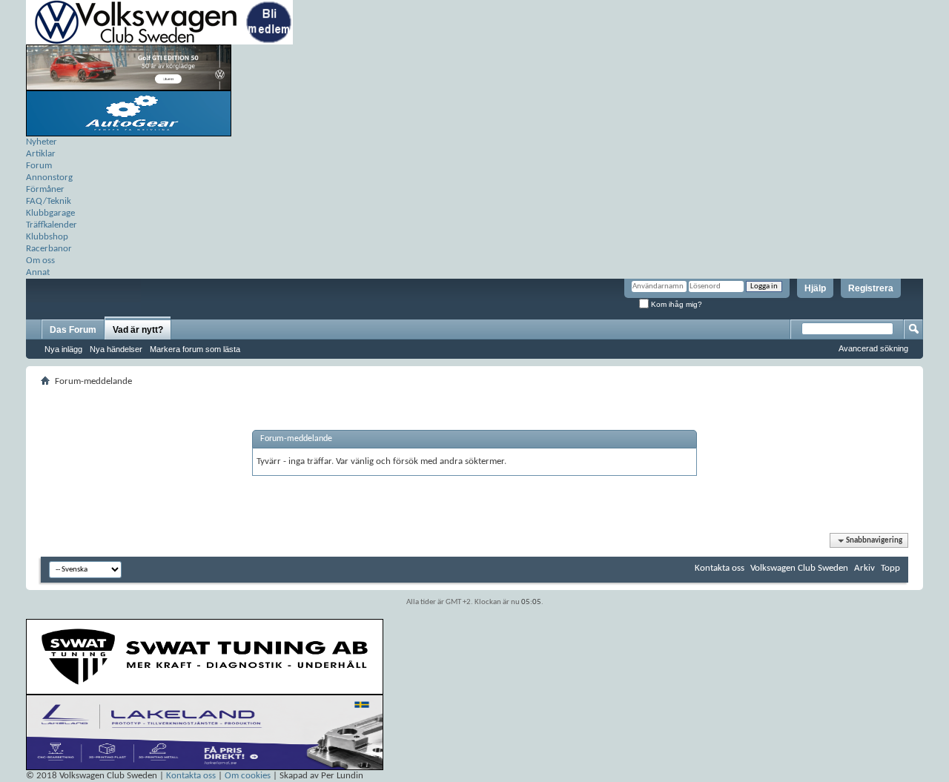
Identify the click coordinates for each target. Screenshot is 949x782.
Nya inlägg (63, 349)
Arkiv (864, 568)
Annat (38, 272)
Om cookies (248, 776)
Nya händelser (116, 349)
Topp (890, 568)
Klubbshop (47, 237)
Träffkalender (51, 225)
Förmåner (45, 189)
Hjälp (815, 288)
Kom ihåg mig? (675, 304)
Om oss (40, 260)
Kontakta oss (719, 568)
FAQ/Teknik (48, 201)
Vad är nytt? (138, 330)
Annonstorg (49, 177)
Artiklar (41, 154)
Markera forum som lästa (195, 349)
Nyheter (41, 142)
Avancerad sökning (873, 348)
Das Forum (73, 330)
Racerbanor (49, 249)
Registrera (870, 288)
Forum (39, 165)
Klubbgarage (50, 213)
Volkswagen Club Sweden (799, 568)
